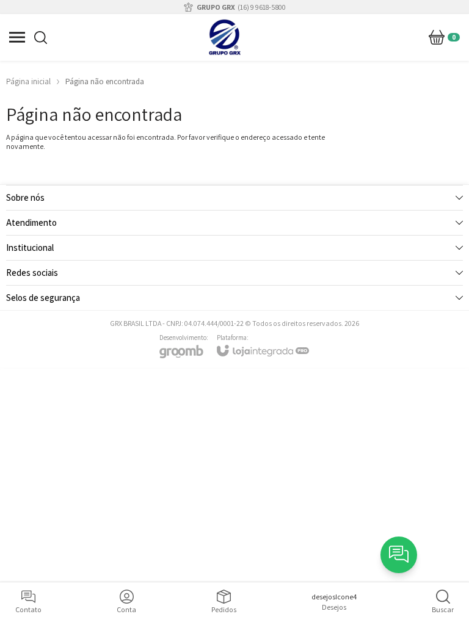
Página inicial (28, 81)
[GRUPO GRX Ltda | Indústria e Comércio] (224, 37)
